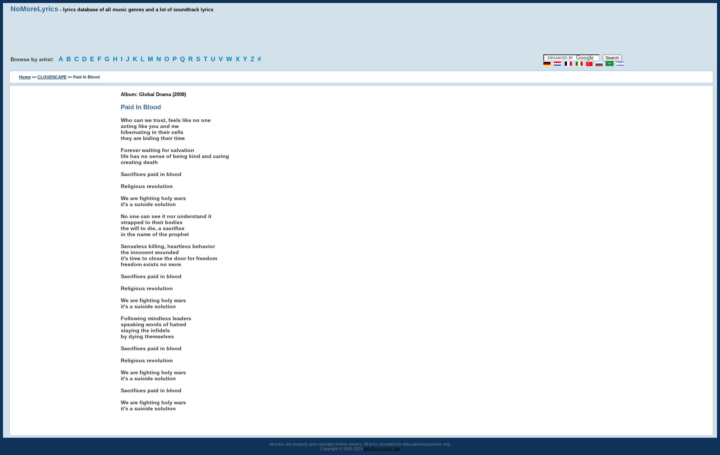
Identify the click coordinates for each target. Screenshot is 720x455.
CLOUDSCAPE (52, 77)
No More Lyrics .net (382, 448)
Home (25, 77)
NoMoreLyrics (34, 9)
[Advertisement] (360, 34)
